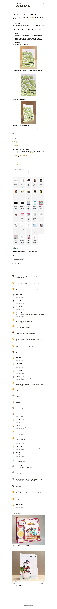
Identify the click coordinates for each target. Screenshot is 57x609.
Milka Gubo (18, 504)
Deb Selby (18, 282)
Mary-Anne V (18, 370)
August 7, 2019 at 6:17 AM (20, 443)
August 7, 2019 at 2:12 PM (20, 468)
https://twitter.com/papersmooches (21, 155)
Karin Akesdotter (15, 142)
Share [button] (13, 267)
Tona (17, 388)
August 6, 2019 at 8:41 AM (20, 309)
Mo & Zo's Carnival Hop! (20, 546)
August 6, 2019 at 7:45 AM (20, 291)
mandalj (17, 491)
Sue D (17, 498)
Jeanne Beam (18, 363)
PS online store (16, 30)
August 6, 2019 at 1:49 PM (20, 360)
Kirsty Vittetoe (19, 407)
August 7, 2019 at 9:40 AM (20, 456)
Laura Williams (15, 134)
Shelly (17, 394)
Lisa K (17, 382)
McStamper (18, 319)
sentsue (17, 300)
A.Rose (17, 331)
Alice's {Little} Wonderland (24, 4)
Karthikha (18, 459)
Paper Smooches (32, 17)
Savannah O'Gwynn (15, 145)
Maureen (17, 351)
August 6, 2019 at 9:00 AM (20, 328)
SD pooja (17, 312)
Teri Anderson (14, 146)
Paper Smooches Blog (25, 40)
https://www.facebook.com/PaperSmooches (28, 152)
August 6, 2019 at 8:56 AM (20, 322)
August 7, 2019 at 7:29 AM (20, 449)
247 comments (17, 547)
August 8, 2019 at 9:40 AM (20, 507)
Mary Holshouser (19, 437)
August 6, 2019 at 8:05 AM (20, 297)
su (16, 345)
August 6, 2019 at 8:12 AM (20, 303)
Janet (17, 452)
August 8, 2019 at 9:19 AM (20, 501)
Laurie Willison (15, 136)
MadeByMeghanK (19, 376)
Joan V (17, 275)
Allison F (18, 413)
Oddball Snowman (19, 585)
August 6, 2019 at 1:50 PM (20, 367)
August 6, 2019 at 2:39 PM (20, 379)
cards (16, 269)
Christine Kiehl (19, 325)
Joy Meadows (18, 306)
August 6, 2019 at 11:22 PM (20, 422)
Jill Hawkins (14, 141)
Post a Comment (15, 509)
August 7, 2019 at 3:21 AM (20, 428)
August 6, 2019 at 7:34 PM (20, 391)
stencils (27, 269)
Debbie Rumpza (19, 288)
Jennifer (17, 446)
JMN (16, 431)
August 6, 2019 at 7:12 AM (20, 285)
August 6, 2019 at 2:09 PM (20, 373)
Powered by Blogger (29, 605)
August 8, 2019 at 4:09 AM (20, 495)
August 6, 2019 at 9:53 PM (20, 410)
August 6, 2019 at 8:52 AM (20, 316)
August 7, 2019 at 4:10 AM (20, 434)
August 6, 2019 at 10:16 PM (20, 416)
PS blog (16, 164)
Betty (17, 357)
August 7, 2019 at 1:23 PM (20, 462)
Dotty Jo (17, 294)
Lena (17, 425)
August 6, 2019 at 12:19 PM (20, 348)
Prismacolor (24, 269)
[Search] (44, 3)
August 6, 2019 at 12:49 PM (20, 354)
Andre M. (17, 465)
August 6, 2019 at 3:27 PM (20, 385)
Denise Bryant (19, 419)
